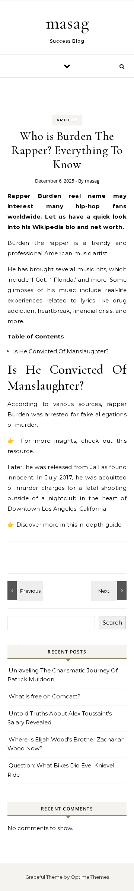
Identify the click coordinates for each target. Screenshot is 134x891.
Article (67, 120)
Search (112, 622)
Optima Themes (90, 877)
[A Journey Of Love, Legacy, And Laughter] (110, 590)
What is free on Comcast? (44, 696)
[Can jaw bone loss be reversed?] (24, 590)
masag (67, 23)
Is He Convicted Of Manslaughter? (61, 351)
